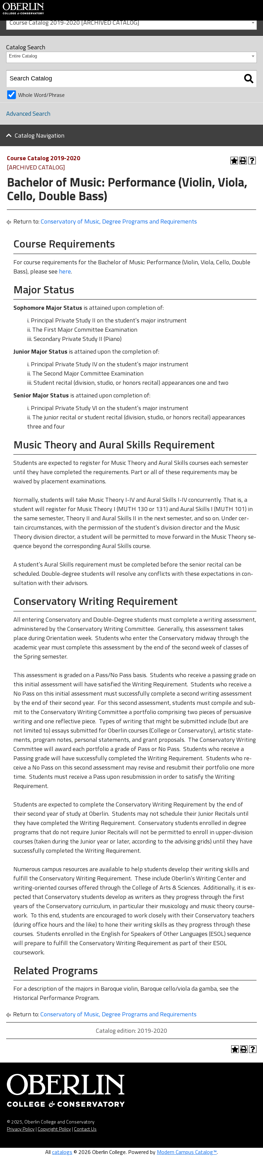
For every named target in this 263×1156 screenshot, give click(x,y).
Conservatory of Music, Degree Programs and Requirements (119, 221)
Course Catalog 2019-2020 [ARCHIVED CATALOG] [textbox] (74, 22)
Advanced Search (28, 113)
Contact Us (85, 1128)
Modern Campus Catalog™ (187, 1152)
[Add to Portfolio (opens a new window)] (234, 160)
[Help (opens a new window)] (252, 160)
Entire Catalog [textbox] (23, 56)
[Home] (23, 8)
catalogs (62, 1152)
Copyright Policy (54, 1128)
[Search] (249, 78)
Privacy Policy (21, 1128)
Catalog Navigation (39, 135)
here (65, 271)
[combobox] (131, 22)
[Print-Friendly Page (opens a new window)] (243, 160)
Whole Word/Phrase (41, 95)
